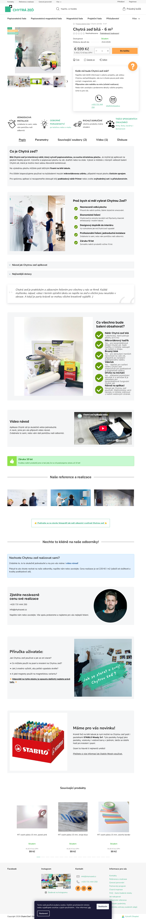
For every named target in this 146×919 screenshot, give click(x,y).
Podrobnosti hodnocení (109, 33)
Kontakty (10, 2)
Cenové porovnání (45, 2)
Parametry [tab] (41, 140)
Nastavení (43, 913)
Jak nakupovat (115, 896)
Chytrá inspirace (116, 889)
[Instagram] (83, 888)
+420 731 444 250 (97, 105)
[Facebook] (78, 888)
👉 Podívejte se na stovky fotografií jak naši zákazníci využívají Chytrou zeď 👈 (71, 523)
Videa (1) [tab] (102, 140)
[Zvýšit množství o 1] (108, 51)
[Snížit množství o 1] (96, 51)
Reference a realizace (26, 2)
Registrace (132, 2)
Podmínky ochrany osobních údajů (123, 907)
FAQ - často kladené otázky (120, 893)
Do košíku (124, 51)
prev (9, 828)
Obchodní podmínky (117, 903)
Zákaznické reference (118, 900)
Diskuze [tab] (122, 140)
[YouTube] (89, 888)
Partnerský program (117, 886)
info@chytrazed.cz (113, 106)
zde (89, 907)
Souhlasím (102, 906)
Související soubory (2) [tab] (72, 140)
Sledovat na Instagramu (58, 892)
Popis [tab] (22, 140)
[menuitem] (17, 19)
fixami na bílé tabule (60, 168)
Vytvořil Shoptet (132, 916)
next (137, 828)
